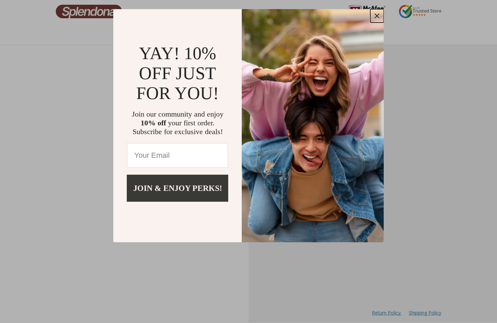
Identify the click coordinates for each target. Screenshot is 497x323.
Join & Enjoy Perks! (177, 188)
